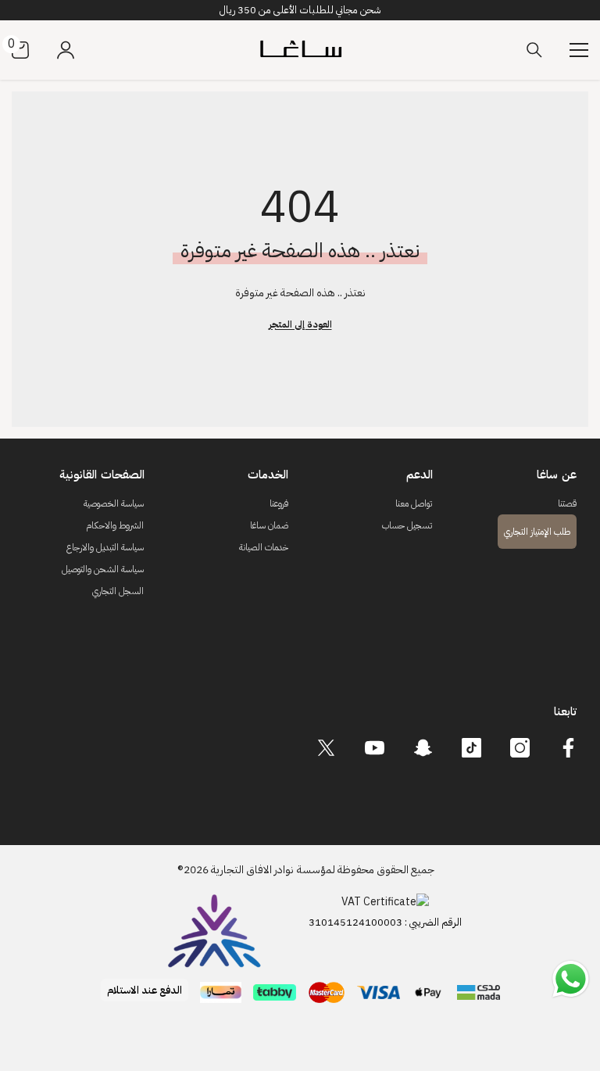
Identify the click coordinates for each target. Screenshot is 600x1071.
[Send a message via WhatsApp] (570, 979)
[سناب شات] (423, 747)
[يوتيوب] (374, 747)
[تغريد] (326, 747)
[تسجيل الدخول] (65, 50)
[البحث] (534, 50)
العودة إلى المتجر (300, 324)
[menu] (579, 50)
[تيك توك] (471, 747)
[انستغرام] (520, 747)
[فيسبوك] (568, 747)
